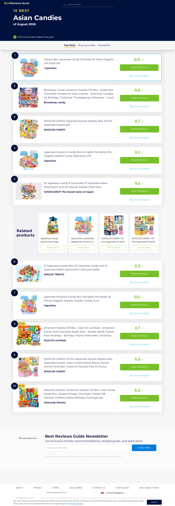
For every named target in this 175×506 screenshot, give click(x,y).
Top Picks (69, 45)
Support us (98, 488)
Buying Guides (86, 45)
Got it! (154, 502)
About (19, 488)
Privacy (38, 488)
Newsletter (104, 45)
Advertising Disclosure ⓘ (56, 492)
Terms (55, 488)
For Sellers (122, 488)
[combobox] (87, 4)
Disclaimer (76, 488)
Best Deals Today (149, 488)
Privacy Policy (76, 503)
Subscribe (144, 447)
